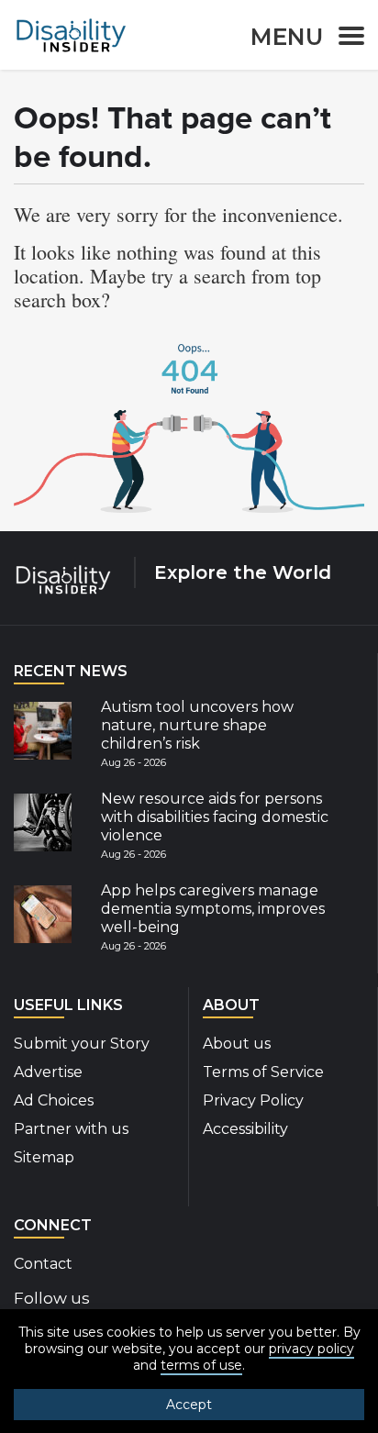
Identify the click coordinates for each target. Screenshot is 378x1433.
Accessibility (245, 1129)
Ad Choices (54, 1100)
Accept (189, 1404)
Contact (43, 1263)
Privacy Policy (253, 1100)
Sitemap (44, 1157)
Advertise (48, 1072)
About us (237, 1043)
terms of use (201, 1365)
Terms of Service (263, 1072)
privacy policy (311, 1348)
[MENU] (346, 39)
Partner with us (71, 1129)
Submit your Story (82, 1043)
